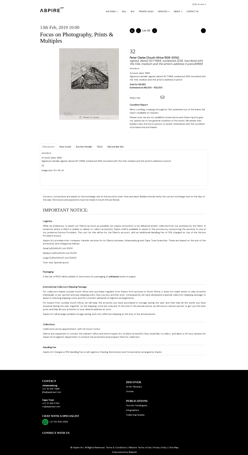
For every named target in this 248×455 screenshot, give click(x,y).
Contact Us (192, 11)
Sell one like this (115, 146)
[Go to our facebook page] (45, 437)
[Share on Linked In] (151, 97)
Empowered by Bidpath (124, 452)
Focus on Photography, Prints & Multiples (76, 37)
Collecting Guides (135, 414)
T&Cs (99, 146)
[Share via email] (163, 97)
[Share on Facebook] (145, 97)
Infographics (132, 410)
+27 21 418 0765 (50, 403)
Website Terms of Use (139, 447)
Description (48, 146)
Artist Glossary (134, 386)
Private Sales (146, 11)
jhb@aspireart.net (51, 392)
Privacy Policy (160, 447)
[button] (204, 10)
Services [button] (163, 11)
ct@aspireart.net (51, 406)
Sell (124, 11)
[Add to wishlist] (203, 30)
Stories (130, 391)
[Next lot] (154, 30)
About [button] (177, 11)
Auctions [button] (111, 11)
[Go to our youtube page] (57, 437)
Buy (133, 11)
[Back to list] (132, 30)
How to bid (65, 146)
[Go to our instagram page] (157, 97)
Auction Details (84, 146)
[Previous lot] (138, 30)
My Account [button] (199, 4)
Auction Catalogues (136, 405)
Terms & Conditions (116, 447)
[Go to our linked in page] (51, 437)
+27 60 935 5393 (58, 421)
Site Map (174, 447)
